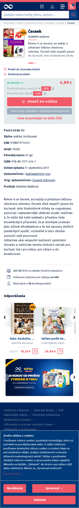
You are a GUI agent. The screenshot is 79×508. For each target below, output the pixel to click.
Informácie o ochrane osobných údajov (28, 424)
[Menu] (63, 7)
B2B (61, 410)
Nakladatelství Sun (38, 174)
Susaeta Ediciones (43, 180)
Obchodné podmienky (46, 415)
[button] (14, 488)
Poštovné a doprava (16, 410)
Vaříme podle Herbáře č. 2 (53, 338)
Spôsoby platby (44, 410)
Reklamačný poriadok (17, 419)
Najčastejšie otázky (16, 415)
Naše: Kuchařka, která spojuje (22, 338)
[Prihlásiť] (52, 6)
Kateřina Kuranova (22, 343)
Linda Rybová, (49, 343)
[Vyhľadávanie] (73, 15)
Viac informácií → (13, 473)
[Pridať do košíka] (35, 351)
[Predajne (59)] (42, 6)
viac (31, 63)
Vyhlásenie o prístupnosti (20, 429)
